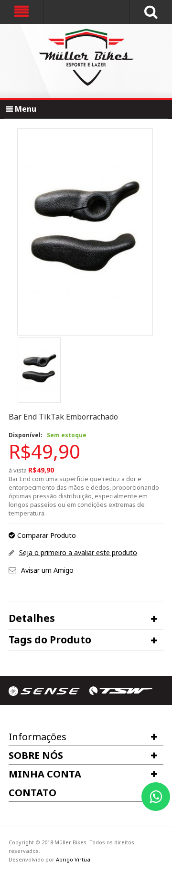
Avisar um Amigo (47, 570)
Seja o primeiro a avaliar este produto (78, 552)
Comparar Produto (46, 535)
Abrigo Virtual (74, 859)
